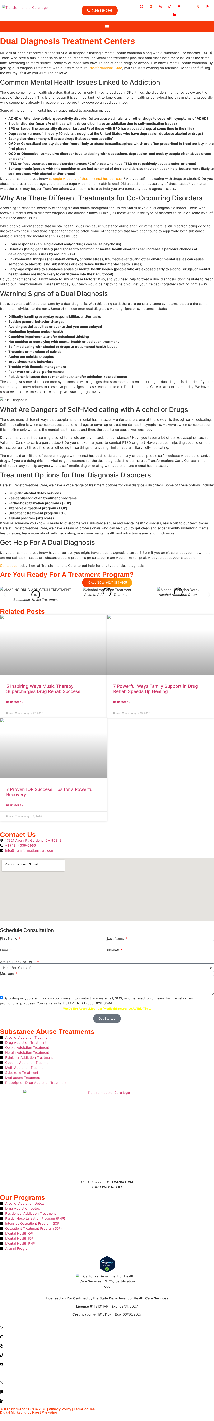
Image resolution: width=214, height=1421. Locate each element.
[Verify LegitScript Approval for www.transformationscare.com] (107, 1265)
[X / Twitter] (198, 6)
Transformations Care (105, 68)
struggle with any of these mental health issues (86, 179)
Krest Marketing (44, 1412)
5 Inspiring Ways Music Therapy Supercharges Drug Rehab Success (43, 689)
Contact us (8, 565)
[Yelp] (160, 6)
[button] (107, 26)
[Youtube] (179, 6)
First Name (9, 938)
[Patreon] (207, 6)
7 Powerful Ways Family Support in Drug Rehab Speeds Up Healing (155, 689)
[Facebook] (188, 6)
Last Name (116, 938)
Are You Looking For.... (18, 961)
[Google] (151, 6)
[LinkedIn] (174, 14)
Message (7, 973)
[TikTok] (170, 6)
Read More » (14, 702)
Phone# (113, 950)
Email (5, 950)
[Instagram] (141, 6)
